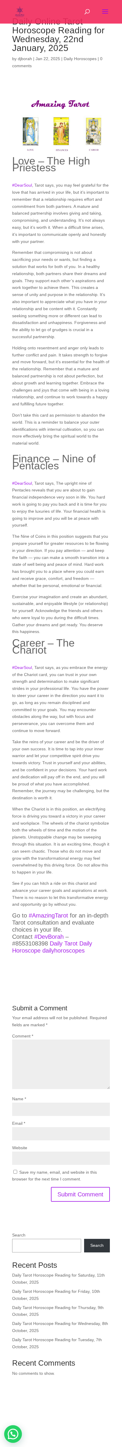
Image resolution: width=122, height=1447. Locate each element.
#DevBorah (49, 936)
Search (18, 1235)
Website (19, 1147)
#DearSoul (22, 185)
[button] (13, 1434)
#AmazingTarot (48, 915)
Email (18, 1123)
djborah (25, 58)
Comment (22, 1036)
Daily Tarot (64, 943)
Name (19, 1098)
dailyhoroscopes (63, 950)
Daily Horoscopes (80, 58)
